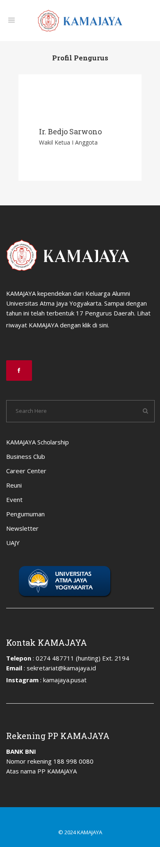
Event (14, 499)
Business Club (25, 456)
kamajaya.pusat (65, 680)
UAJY (13, 543)
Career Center (26, 471)
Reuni (14, 485)
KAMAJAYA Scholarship (37, 442)
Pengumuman (25, 514)
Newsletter (22, 528)
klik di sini (95, 325)
